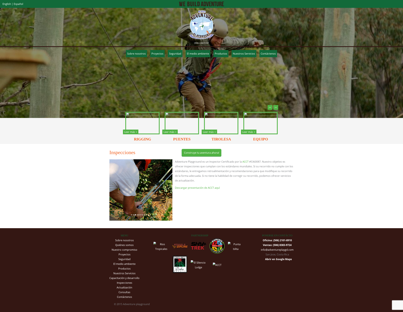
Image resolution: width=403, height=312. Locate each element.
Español (18, 4)
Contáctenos (268, 53)
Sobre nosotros (136, 53)
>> (276, 107)
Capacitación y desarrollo (124, 278)
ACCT (245, 161)
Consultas (124, 292)
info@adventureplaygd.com (277, 249)
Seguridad (175, 53)
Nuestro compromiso (124, 249)
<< (270, 107)
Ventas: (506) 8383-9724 (277, 245)
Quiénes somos (124, 245)
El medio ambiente (198, 53)
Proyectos (157, 53)
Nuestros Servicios (244, 53)
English (7, 4)
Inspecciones (124, 282)
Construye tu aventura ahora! (201, 152)
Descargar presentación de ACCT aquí (197, 187)
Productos (221, 53)
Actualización (124, 287)
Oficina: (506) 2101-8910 (277, 240)
